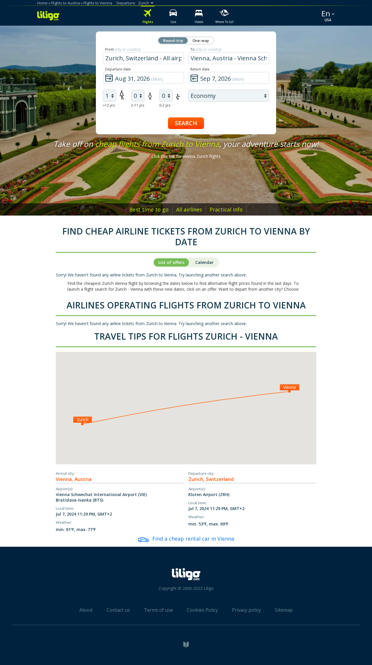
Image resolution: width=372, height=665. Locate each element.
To (205, 49)
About (86, 610)
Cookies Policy (202, 610)
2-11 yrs (137, 105)
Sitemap (284, 610)
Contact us (118, 610)
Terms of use (158, 610)
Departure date (118, 69)
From (122, 49)
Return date (200, 69)
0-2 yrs (164, 105)
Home (42, 3)
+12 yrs (109, 105)
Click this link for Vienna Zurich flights (186, 156)
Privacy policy (246, 610)
